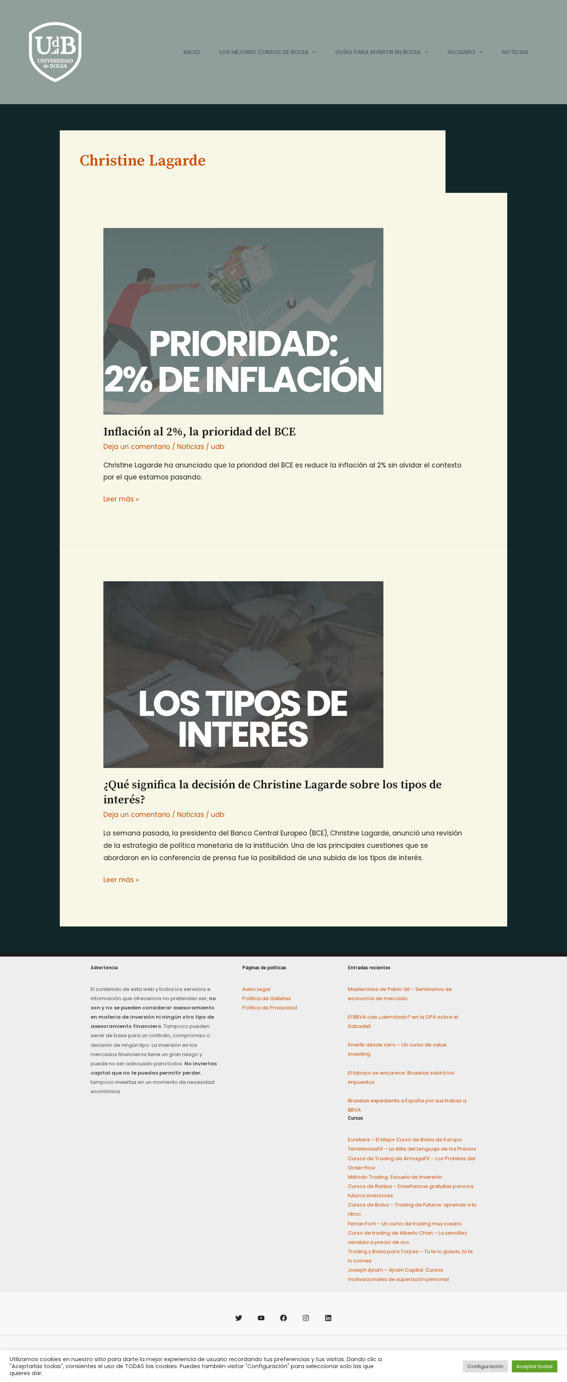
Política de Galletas (266, 998)
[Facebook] (283, 1318)
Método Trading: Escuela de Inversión (395, 1177)
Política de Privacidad (269, 1007)
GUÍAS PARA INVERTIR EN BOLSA (378, 52)
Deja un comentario (136, 446)
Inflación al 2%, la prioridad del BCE (199, 432)
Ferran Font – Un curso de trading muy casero (405, 1223)
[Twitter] (238, 1318)
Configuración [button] (485, 1366)
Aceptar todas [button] (534, 1366)
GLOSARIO (461, 52)
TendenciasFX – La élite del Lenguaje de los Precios (412, 1149)
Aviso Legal (256, 989)
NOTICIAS (515, 52)
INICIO (192, 52)
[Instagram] (305, 1318)
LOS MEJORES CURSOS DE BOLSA (264, 52)
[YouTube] (261, 1318)
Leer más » (121, 498)
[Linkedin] (328, 1318)
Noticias (190, 446)
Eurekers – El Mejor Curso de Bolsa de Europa (405, 1139)
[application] (312, 52)
